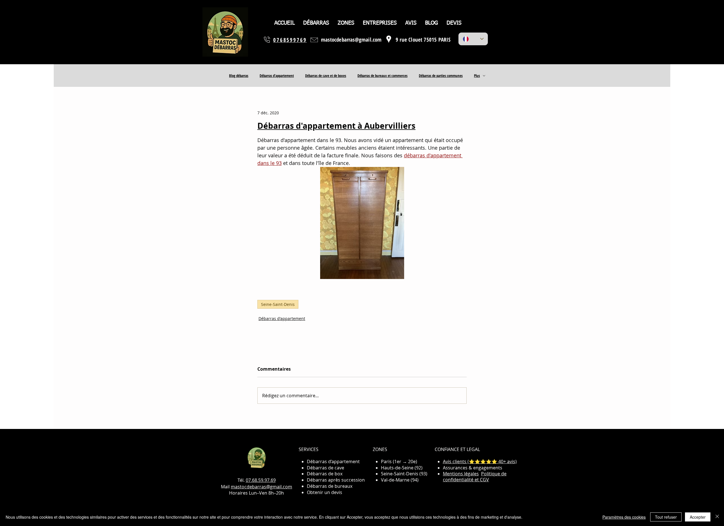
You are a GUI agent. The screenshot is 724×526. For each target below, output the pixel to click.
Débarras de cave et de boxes (325, 75)
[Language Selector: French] (473, 39)
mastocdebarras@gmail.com (261, 487)
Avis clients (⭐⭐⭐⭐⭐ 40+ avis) (480, 461)
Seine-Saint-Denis (278, 304)
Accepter (698, 517)
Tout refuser (666, 517)
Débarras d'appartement (277, 75)
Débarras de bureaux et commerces (382, 75)
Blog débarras (238, 75)
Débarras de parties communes (441, 75)
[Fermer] (717, 516)
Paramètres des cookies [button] (624, 517)
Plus (477, 75)
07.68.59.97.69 (261, 480)
